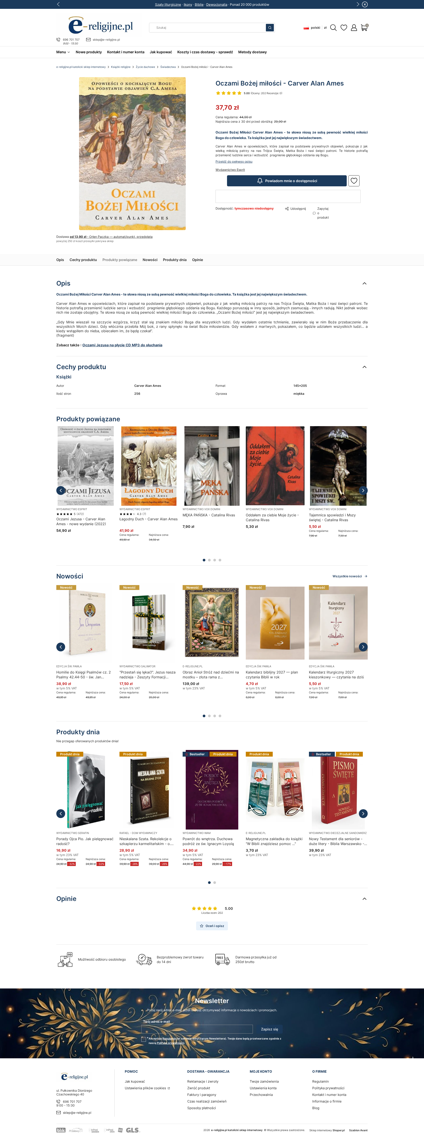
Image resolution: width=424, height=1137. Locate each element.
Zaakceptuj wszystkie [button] (288, 586)
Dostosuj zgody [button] (243, 586)
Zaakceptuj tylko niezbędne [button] (193, 586)
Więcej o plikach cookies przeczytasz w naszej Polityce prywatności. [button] (161, 573)
